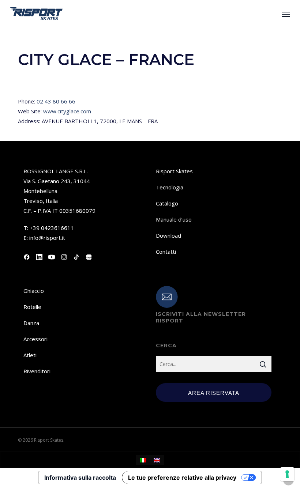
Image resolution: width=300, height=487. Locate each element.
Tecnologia (169, 187)
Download (168, 235)
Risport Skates (174, 171)
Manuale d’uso (174, 219)
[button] (286, 14)
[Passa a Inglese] (157, 460)
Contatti (166, 251)
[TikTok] (76, 257)
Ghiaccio (33, 290)
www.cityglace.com (67, 111)
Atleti (30, 355)
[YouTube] (51, 257)
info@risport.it (47, 237)
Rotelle (32, 306)
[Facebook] (26, 257)
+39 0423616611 (52, 227)
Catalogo (167, 203)
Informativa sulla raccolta (80, 477)
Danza (31, 322)
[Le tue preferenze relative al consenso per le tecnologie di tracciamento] (287, 474)
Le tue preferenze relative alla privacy (182, 477)
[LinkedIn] (39, 257)
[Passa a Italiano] (143, 460)
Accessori (35, 339)
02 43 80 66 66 (56, 101)
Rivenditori (36, 371)
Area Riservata (213, 393)
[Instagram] (64, 257)
